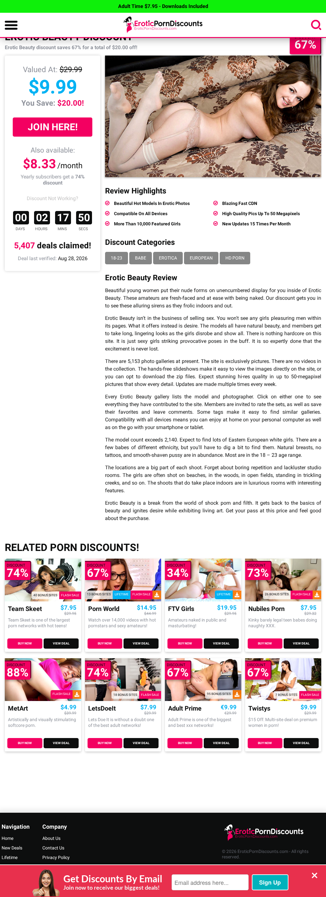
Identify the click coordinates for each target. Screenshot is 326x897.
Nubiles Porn (266, 609)
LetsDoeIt (102, 708)
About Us (51, 838)
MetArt (18, 708)
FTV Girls (181, 609)
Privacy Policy (56, 857)
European (201, 257)
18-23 (116, 257)
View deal (61, 643)
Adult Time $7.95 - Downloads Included (163, 6)
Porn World (103, 609)
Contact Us (53, 847)
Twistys (259, 708)
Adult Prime (185, 708)
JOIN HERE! (53, 126)
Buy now (25, 643)
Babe (140, 257)
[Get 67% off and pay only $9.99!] (213, 116)
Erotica (168, 257)
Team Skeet (25, 609)
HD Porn (234, 257)
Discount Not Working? (52, 198)
